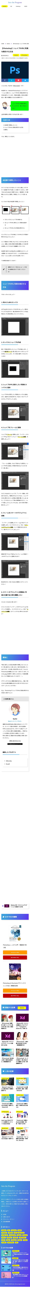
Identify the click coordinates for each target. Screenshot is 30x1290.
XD (17, 1242)
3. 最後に (5, 129)
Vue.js (25, 1240)
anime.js (18, 6)
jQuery (19, 1235)
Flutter (10, 1232)
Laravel (25, 1235)
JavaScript (12, 1235)
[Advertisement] (15, 26)
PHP (4, 1240)
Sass (9, 1240)
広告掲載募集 (6, 1221)
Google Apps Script (19, 1232)
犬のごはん (9, 761)
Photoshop (23, 1237)
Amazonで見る (15, 952)
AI (11, 6)
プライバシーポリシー (9, 1219)
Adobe (4, 6)
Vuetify (4, 1242)
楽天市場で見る (15, 957)
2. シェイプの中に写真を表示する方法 (13, 127)
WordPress (11, 1242)
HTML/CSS (5, 1235)
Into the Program (15, 2)
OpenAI (16, 1237)
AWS (26, 6)
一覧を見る (21, 1008)
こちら (5, 674)
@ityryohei (16, 85)
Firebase (4, 1232)
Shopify (14, 1240)
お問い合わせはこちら (15, 741)
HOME (4, 1214)
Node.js (9, 1237)
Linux (4, 1237)
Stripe (20, 1240)
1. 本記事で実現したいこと (10, 125)
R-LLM (8, 764)
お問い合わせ (6, 1217)
